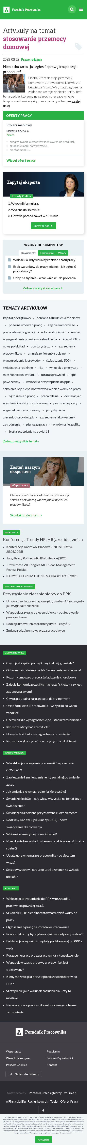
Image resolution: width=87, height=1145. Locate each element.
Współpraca (13, 1051)
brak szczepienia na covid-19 (29, 431)
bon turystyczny (42, 346)
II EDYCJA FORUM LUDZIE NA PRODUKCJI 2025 (41, 576)
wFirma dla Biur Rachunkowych (27, 1101)
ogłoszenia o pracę (22, 396)
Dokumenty (28, 253)
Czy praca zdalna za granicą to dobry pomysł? (38, 698)
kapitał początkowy (17, 318)
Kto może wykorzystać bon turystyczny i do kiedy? (41, 741)
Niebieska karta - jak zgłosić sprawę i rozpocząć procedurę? (39, 69)
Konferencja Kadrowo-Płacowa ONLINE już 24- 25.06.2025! (39, 549)
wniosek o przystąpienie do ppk (48, 382)
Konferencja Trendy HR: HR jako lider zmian (43, 539)
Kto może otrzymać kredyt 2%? (28, 727)
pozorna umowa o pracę (25, 325)
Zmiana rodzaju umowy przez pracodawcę (35, 630)
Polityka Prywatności (60, 1058)
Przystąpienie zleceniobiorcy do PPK (37, 593)
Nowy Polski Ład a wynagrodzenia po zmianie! (38, 734)
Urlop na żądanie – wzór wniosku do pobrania (44, 278)
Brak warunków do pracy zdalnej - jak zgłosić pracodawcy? (44, 268)
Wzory (62, 253)
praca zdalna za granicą (19, 332)
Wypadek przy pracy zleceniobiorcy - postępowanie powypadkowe (42, 614)
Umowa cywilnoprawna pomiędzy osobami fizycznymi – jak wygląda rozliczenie (45, 603)
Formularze (47, 253)
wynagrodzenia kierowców (21, 360)
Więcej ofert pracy (21, 160)
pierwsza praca (36, 424)
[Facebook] (43, 1110)
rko (41, 367)
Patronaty (11, 532)
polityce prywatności (64, 1133)
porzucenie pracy (65, 403)
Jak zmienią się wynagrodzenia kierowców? (36, 791)
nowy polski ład (14, 346)
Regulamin (53, 1051)
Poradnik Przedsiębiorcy (45, 1093)
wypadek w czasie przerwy (21, 410)
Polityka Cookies (16, 1065)
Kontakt (52, 1065)
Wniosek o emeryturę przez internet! (31, 834)
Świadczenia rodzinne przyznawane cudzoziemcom (41, 813)
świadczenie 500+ (58, 360)
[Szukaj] (72, 9)
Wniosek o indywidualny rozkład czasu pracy (44, 260)
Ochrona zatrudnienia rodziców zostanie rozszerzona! (43, 670)
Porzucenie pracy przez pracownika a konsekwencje (42, 955)
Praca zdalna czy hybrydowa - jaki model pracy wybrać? (45, 934)
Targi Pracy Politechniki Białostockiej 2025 (36, 558)
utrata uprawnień (53, 374)
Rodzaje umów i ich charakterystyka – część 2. (38, 624)
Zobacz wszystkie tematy (21, 441)
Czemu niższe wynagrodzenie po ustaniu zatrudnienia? (43, 720)
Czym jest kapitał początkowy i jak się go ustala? (40, 663)
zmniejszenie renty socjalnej (47, 353)
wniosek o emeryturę (63, 367)
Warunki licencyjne (18, 1058)
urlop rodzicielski (53, 332)
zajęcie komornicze (61, 325)
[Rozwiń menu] (81, 9)
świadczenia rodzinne (18, 367)
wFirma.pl (70, 1093)
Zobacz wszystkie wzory (41, 288)
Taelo (54, 1101)
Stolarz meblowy (19, 125)
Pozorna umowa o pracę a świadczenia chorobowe (41, 677)
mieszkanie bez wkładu (19, 374)
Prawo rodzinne (31, 59)
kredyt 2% (70, 339)
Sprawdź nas (42, 225)
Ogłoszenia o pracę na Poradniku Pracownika (37, 927)
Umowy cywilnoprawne (19, 586)
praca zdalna (49, 396)
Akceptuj (43, 1139)
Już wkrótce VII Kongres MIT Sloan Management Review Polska (40, 567)
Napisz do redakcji (27, 1074)
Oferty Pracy (69, 1101)
